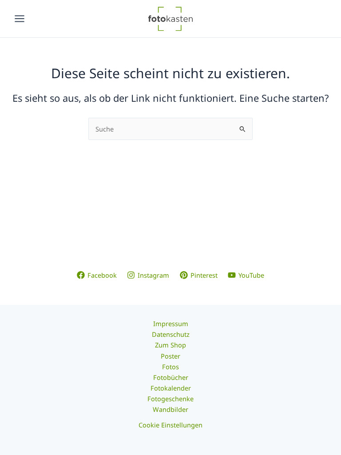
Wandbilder (170, 409)
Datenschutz (171, 334)
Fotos (170, 366)
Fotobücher (170, 377)
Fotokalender (171, 387)
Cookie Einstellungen (170, 424)
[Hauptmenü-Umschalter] (19, 18)
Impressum (170, 323)
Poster (170, 355)
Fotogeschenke (170, 398)
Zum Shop (170, 344)
